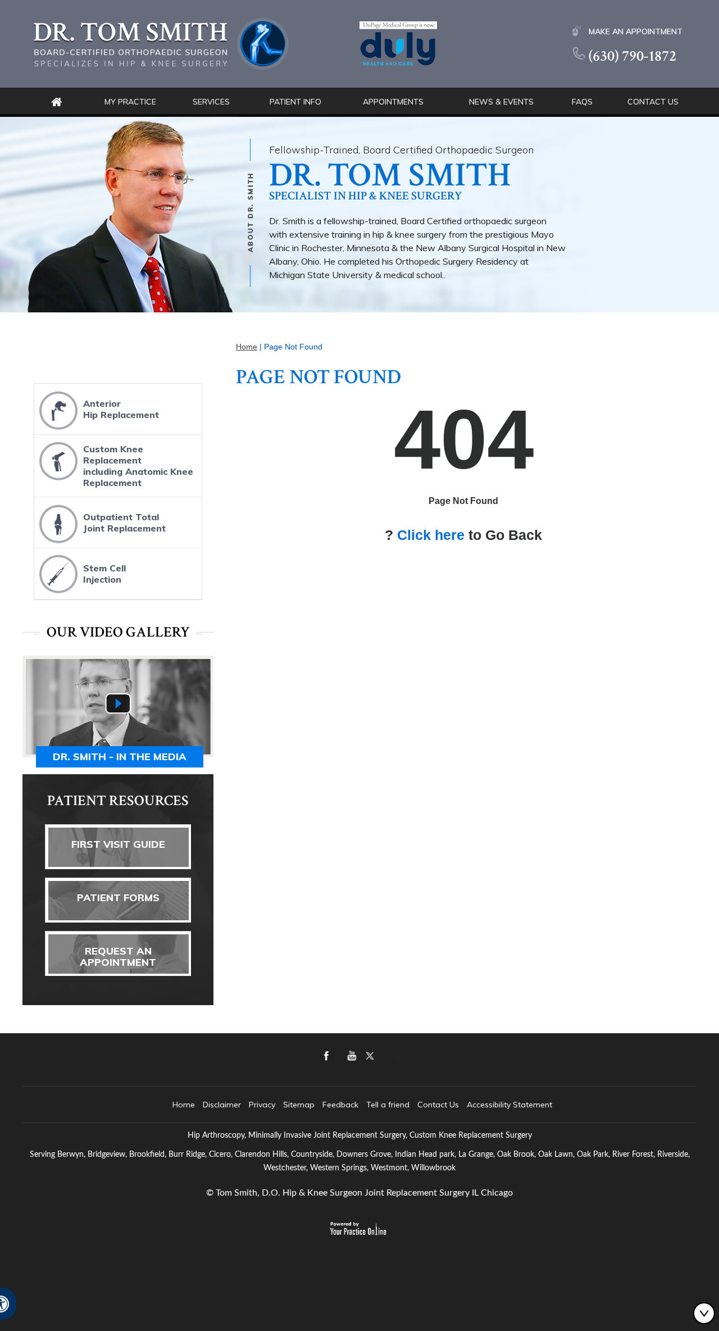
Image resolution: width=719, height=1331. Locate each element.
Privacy (262, 1105)
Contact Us (653, 102)
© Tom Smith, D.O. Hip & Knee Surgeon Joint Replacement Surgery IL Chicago (359, 1192)
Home (56, 102)
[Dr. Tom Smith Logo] (161, 43)
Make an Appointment (635, 31)
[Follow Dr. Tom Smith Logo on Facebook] (342, 1064)
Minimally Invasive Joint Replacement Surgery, (327, 1135)
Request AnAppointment (118, 956)
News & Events (501, 102)
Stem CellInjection (104, 573)
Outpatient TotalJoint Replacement (124, 522)
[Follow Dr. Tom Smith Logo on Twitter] (407, 1064)
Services (211, 102)
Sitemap (299, 1105)
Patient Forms (118, 897)
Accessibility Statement (509, 1105)
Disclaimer (222, 1105)
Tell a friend (387, 1105)
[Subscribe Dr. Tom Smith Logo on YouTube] (375, 1064)
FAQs (582, 102)
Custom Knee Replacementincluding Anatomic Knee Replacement (138, 465)
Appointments (393, 102)
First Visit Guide (118, 844)
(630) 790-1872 (632, 56)
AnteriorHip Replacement (121, 409)
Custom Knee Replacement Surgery (470, 1135)
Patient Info (295, 102)
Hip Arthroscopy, (217, 1135)
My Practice (130, 102)
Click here (431, 535)
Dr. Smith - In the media (119, 756)
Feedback (340, 1105)
